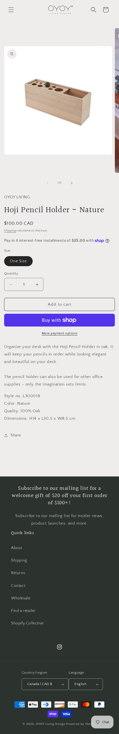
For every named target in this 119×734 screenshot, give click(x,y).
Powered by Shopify (81, 724)
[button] (11, 10)
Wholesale (20, 598)
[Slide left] (47, 183)
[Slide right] (72, 183)
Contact (18, 586)
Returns (18, 573)
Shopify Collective (27, 623)
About (16, 548)
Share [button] (16, 435)
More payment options (59, 333)
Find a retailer (23, 611)
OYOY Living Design (51, 724)
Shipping (10, 230)
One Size (18, 261)
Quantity (11, 273)
